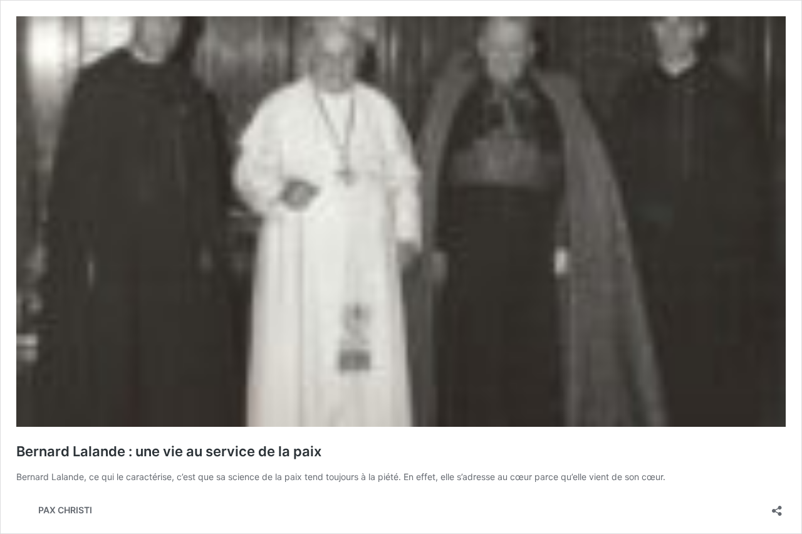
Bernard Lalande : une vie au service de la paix (168, 451)
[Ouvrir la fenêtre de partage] (777, 506)
